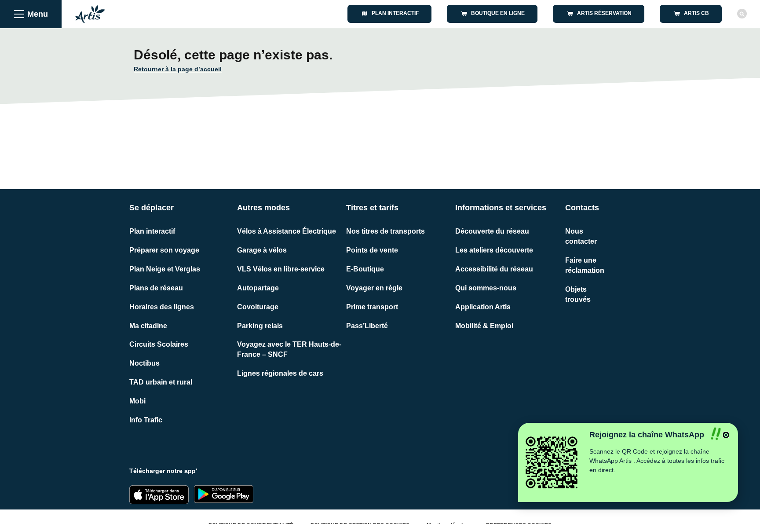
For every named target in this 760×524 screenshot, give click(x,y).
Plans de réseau (156, 288)
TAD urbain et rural (160, 382)
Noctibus (144, 363)
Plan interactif (152, 231)
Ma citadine (148, 326)
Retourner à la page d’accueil (178, 69)
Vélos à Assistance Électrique (286, 231)
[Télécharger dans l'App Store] (159, 494)
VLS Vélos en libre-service (281, 269)
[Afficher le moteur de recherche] (742, 13)
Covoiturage (257, 307)
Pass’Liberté (367, 326)
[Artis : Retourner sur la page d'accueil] (90, 14)
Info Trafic (145, 420)
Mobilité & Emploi (484, 326)
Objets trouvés (578, 294)
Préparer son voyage (164, 250)
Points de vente (372, 250)
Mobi (137, 401)
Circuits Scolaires (158, 344)
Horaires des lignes (161, 307)
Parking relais (260, 326)
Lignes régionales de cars (280, 373)
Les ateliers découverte (494, 250)
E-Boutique (365, 269)
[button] (726, 435)
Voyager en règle (374, 288)
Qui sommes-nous (485, 288)
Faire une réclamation (584, 265)
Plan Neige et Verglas (164, 269)
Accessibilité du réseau (494, 269)
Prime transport (372, 307)
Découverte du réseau (492, 231)
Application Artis (483, 307)
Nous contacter (581, 236)
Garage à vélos (262, 250)
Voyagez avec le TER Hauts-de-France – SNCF (289, 349)
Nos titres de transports (385, 231)
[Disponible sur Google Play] (223, 494)
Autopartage (258, 288)
